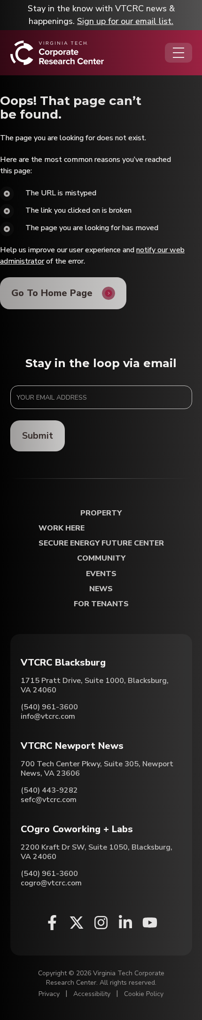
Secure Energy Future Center (101, 543)
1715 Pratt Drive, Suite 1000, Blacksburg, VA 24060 (95, 685)
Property (101, 513)
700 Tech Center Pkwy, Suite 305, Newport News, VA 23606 (97, 768)
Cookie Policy (143, 993)
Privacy (49, 993)
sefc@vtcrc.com (49, 799)
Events (101, 574)
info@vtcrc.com (48, 716)
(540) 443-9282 (49, 790)
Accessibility (91, 993)
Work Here (62, 528)
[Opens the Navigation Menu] (178, 53)
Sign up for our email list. (125, 21)
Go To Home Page (52, 293)
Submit (37, 435)
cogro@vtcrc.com (51, 883)
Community (101, 558)
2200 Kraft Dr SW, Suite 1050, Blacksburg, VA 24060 (96, 852)
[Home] (57, 52)
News (101, 589)
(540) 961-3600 (49, 707)
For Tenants (101, 604)
